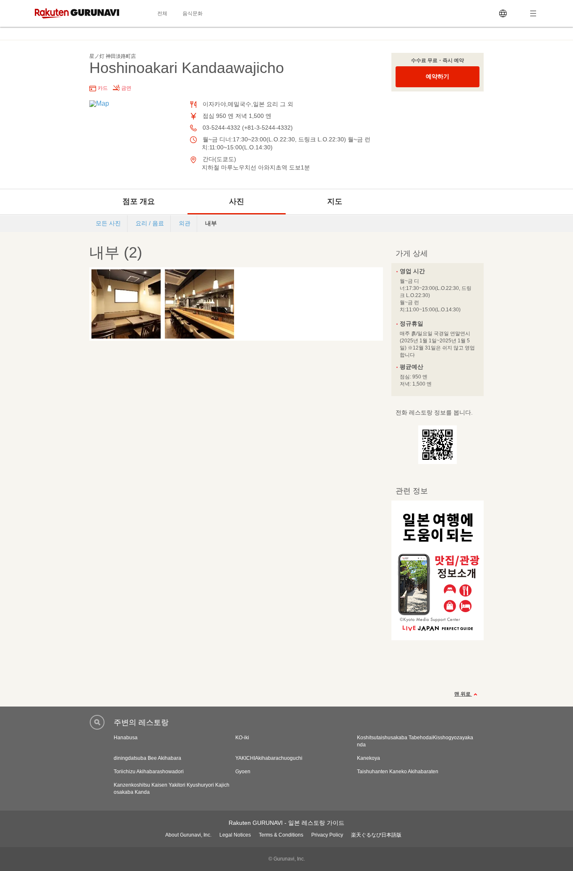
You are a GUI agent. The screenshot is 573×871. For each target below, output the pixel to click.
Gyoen (242, 772)
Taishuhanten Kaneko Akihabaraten (397, 772)
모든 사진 (108, 223)
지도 (334, 201)
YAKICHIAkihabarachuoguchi (268, 758)
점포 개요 (138, 201)
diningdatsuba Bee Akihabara (147, 758)
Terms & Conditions (281, 835)
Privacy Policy (327, 835)
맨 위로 (463, 694)
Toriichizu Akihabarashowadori (149, 772)
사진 (236, 201)
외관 (184, 223)
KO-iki (242, 738)
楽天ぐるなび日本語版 (376, 835)
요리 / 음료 (149, 223)
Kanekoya (368, 758)
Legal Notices (235, 835)
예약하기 (437, 76)
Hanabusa (126, 738)
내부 (211, 223)
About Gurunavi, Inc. (188, 835)
